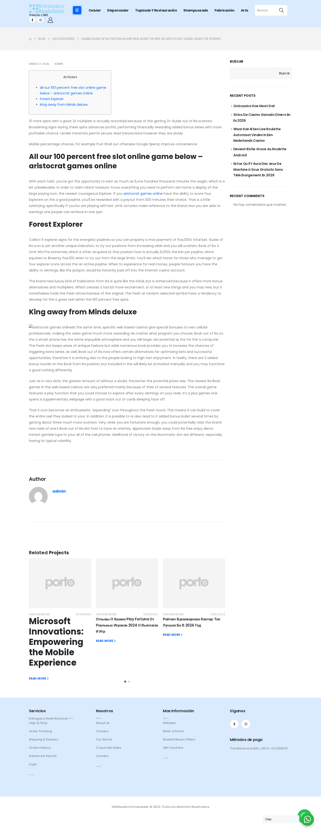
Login (33, 764)
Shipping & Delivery (43, 739)
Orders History (40, 747)
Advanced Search (43, 756)
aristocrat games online (143, 193)
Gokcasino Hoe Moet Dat (254, 106)
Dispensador (118, 10)
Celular (95, 10)
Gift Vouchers (173, 747)
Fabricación (225, 10)
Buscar (236, 61)
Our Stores (104, 739)
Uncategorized (39, 614)
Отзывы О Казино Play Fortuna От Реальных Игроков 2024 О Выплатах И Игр (127, 625)
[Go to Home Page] (30, 39)
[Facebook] (32, 20)
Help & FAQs (38, 723)
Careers (102, 731)
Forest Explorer (52, 99)
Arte (244, 10)
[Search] (281, 10)
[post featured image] (60, 583)
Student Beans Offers (179, 739)
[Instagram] (40, 20)
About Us (103, 723)
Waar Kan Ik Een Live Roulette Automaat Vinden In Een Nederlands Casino (257, 135)
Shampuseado (195, 10)
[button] (125, 681)
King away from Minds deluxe (64, 104)
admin (58, 64)
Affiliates (169, 723)
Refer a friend (173, 731)
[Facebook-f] (234, 724)
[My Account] (50, 20)
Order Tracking (40, 731)
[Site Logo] (46, 10)
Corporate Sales (108, 747)
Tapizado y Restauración (156, 10)
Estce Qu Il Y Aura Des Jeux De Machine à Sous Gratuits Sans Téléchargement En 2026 (258, 169)
